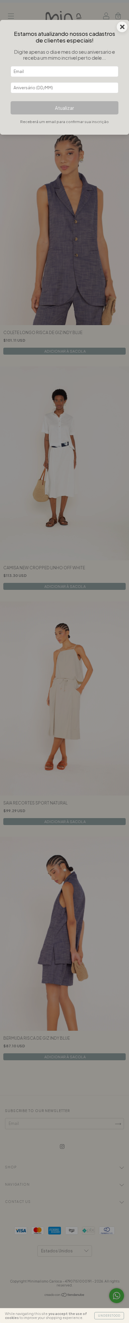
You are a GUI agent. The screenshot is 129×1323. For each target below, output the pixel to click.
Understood (109, 1315)
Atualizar (64, 108)
